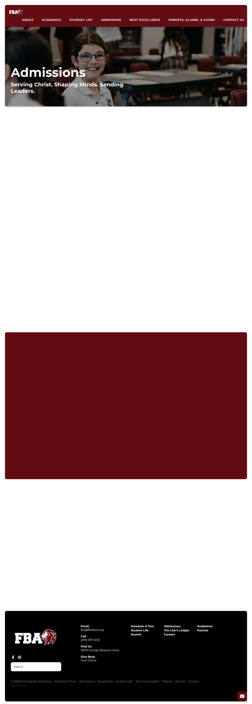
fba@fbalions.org (92, 630)
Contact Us (233, 20)
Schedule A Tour (142, 626)
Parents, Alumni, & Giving (192, 20)
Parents (202, 630)
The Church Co (18, 685)
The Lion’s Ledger (176, 630)
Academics (51, 20)
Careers (169, 634)
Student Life (81, 20)
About (28, 20)
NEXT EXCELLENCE (145, 20)
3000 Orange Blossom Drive (100, 650)
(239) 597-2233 (90, 640)
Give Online (89, 660)
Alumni (136, 634)
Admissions (111, 20)
